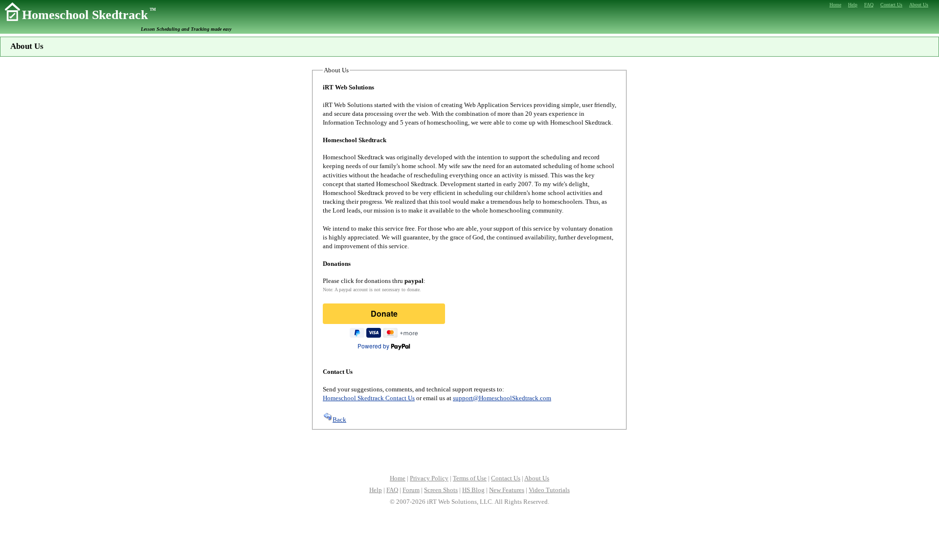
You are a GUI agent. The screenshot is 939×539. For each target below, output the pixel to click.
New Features (506, 490)
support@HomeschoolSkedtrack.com (502, 398)
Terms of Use (470, 478)
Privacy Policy (429, 478)
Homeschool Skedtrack (89, 15)
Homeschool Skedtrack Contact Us (369, 398)
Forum (411, 490)
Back (339, 419)
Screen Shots (441, 490)
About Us (536, 478)
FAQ (392, 490)
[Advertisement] (469, 451)
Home (397, 478)
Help (375, 490)
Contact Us (505, 478)
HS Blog (473, 490)
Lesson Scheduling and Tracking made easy (186, 29)
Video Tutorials (549, 490)
